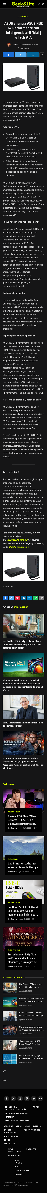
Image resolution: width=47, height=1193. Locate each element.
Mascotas (31, 1149)
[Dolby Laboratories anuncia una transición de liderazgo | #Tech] (23, 707)
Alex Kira (16, 45)
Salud (28, 1126)
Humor (18, 1163)
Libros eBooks (22, 1171)
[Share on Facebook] (8, 54)
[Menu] (4, 4)
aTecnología (23, 16)
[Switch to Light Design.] (38, 4)
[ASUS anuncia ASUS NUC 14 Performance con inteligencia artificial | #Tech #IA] (23, 90)
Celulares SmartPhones (17, 1121)
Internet (9, 1117)
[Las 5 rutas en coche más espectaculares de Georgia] (23, 848)
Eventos (8, 1130)
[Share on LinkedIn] (33, 54)
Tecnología (11, 1107)
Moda (17, 1167)
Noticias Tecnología (15, 1109)
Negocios (8, 1126)
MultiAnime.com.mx (18, 547)
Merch (19, 1126)
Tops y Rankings (32, 1130)
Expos (7, 1140)
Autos (36, 1107)
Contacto (20, 1174)
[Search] (43, 4)
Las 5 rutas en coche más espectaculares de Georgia (23, 865)
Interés (37, 1126)
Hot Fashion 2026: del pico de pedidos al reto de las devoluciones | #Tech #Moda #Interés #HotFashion (22, 644)
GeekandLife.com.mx (16, 540)
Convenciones (11, 1136)
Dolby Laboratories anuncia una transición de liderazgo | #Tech (23, 724)
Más (17, 1161)
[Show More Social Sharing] (41, 54)
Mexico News (14, 1151)
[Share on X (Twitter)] (21, 54)
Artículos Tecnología (16, 1113)
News (10, 1149)
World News (14, 1155)
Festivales (9, 1144)
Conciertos (10, 1132)
